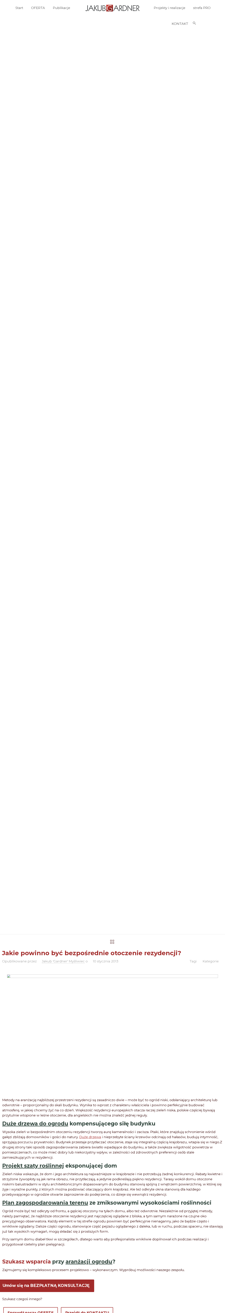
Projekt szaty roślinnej (33, 1165)
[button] (194, 24)
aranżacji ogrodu (89, 1261)
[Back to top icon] (208, 1305)
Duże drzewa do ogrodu (35, 1123)
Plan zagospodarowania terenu (45, 1202)
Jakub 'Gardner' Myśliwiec (63, 961)
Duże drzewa (90, 1137)
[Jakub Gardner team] (112, 8)
